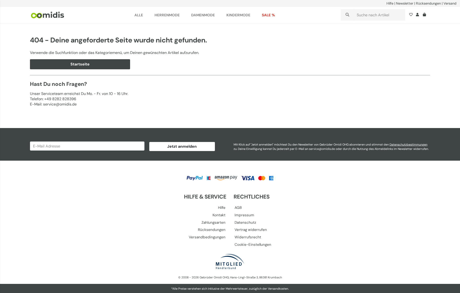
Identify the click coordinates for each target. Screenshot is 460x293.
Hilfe (389, 3)
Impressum (244, 215)
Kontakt (219, 215)
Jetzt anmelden (182, 146)
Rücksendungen (428, 3)
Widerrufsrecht (248, 237)
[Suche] (347, 15)
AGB (238, 207)
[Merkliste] (412, 15)
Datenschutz (245, 222)
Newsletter (404, 3)
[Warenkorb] (425, 15)
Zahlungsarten (213, 222)
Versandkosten (278, 289)
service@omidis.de (322, 149)
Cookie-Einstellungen (253, 244)
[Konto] (417, 15)
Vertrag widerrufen (251, 229)
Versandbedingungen (207, 237)
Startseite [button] (80, 64)
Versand (449, 3)
